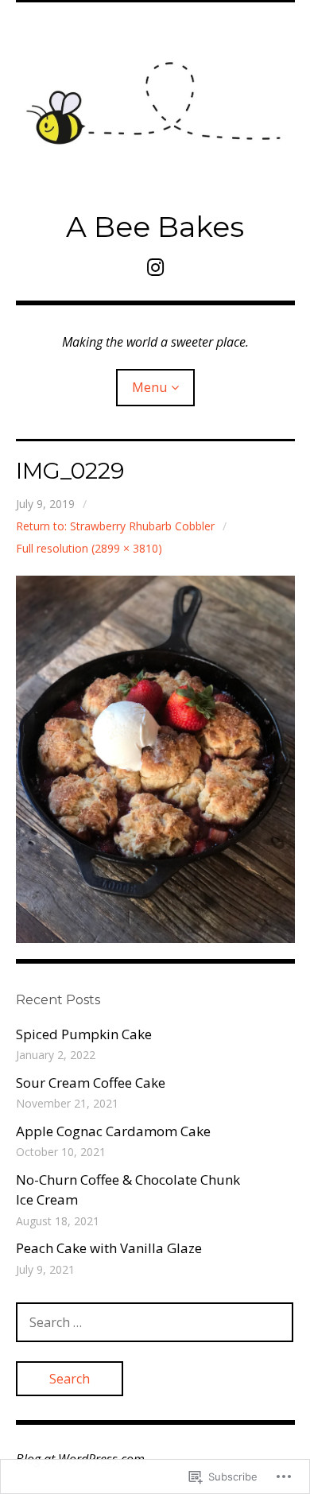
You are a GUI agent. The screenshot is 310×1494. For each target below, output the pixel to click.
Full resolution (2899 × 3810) (89, 548)
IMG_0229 (70, 470)
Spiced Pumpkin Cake (84, 1034)
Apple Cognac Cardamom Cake (113, 1131)
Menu (149, 387)
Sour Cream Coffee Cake (90, 1082)
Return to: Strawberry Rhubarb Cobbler (115, 526)
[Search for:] (155, 1322)
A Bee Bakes (155, 226)
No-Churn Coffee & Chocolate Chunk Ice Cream (128, 1189)
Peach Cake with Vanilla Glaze (109, 1248)
